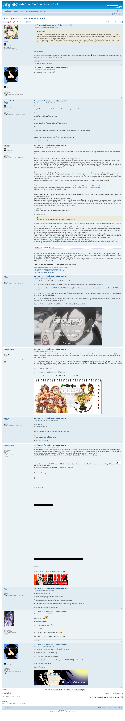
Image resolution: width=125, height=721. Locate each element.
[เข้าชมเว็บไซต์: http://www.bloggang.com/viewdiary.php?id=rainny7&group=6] (5, 362)
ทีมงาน (100, 707)
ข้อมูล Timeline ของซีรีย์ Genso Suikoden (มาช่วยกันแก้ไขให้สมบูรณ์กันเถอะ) (52, 267)
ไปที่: (90, 697)
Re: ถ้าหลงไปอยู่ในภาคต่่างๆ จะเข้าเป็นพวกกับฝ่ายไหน (54, 25)
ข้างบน (121, 64)
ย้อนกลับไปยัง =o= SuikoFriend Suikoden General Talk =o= (17, 696)
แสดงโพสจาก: (48, 689)
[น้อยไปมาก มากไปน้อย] (79, 689)
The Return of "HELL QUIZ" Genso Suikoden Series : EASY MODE (50, 270)
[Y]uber (38, 613)
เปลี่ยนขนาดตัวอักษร (120, 11)
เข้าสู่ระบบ (119, 13)
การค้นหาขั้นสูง (118, 7)
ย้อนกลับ (5, 689)
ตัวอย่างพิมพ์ (118, 11)
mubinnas (39, 69)
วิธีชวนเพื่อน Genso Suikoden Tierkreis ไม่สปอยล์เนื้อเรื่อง (47, 269)
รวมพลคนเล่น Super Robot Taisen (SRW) (44, 272)
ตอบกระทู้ (4, 21)
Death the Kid (40, 447)
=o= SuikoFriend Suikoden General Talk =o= (37, 11)
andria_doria (40, 27)
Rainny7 (39, 351)
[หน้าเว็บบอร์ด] (10, 5)
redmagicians (40, 147)
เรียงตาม (64, 689)
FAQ (114, 13)
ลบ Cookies (105, 707)
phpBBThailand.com (70, 711)
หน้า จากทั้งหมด (114, 22)
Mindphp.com (61, 711)
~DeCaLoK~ (40, 420)
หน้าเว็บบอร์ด (8, 11)
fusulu (38, 590)
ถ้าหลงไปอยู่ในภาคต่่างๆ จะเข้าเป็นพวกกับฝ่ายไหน (23, 19)
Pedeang (39, 102)
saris (38, 278)
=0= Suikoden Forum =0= (18, 11)
